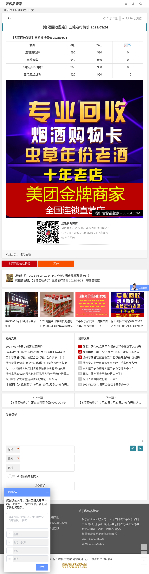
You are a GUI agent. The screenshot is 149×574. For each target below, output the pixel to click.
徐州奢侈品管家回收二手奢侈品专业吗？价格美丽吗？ (115, 357)
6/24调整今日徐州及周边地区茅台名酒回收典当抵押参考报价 (56, 326)
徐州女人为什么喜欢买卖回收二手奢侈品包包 (110, 362)
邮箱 (13, 458)
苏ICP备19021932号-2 (99, 559)
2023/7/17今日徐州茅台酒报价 (24, 346)
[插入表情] (133, 448)
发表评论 (112, 18)
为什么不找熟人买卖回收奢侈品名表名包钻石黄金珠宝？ (40, 368)
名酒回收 (20, 10)
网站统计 (78, 559)
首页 (9, 10)
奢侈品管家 (14, 4)
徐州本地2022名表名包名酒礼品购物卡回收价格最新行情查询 (43, 373)
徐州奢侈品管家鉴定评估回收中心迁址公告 (31, 379)
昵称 (13, 449)
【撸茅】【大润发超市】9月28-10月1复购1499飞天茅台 (39, 384)
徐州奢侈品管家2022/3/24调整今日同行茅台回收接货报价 (127, 326)
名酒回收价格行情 (19, 263)
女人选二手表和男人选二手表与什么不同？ (108, 368)
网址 (10, 467)
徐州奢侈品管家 (62, 559)
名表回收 (54, 517)
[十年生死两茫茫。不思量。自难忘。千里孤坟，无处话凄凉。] (74, 567)
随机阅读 (54, 528)
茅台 (56, 263)
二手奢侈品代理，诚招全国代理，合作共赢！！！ (35, 357)
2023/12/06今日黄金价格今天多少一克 (106, 384)
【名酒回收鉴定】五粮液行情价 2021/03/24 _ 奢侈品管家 (66, 280)
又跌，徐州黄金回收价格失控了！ (103, 373)
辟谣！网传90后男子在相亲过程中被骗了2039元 (112, 346)
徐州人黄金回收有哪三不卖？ (100, 379)
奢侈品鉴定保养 (58, 523)
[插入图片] (140, 448)
